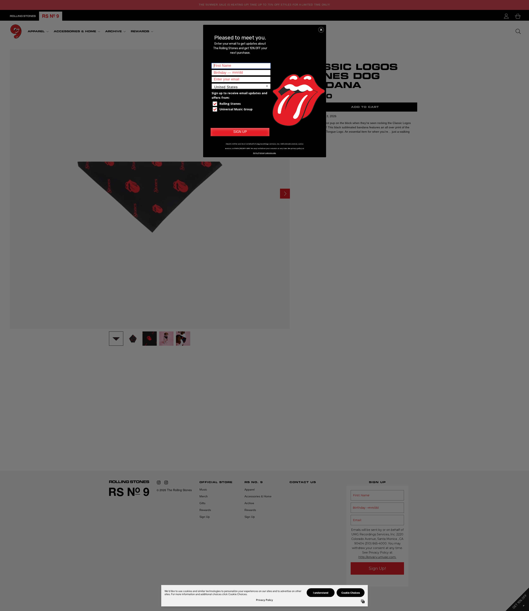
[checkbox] (241, 103)
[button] (321, 29)
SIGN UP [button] (240, 131)
